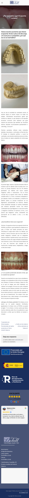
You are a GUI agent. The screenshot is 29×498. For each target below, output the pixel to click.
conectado (17, 339)
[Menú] (2, 3)
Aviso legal (8, 491)
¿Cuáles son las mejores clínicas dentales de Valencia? (21, 326)
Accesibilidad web (23, 492)
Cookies (25, 491)
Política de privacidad (17, 491)
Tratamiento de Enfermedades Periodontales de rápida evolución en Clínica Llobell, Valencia (7, 326)
